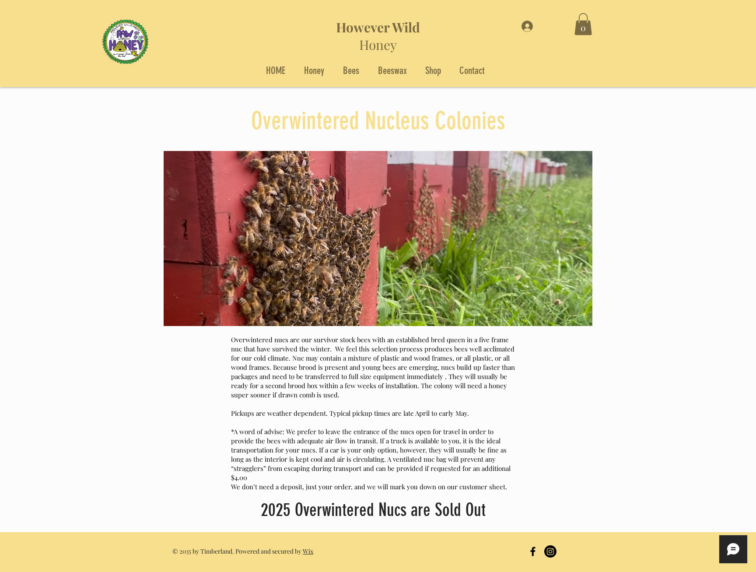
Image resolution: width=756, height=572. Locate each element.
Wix (308, 551)
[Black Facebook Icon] (533, 551)
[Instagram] (550, 551)
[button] (583, 24)
